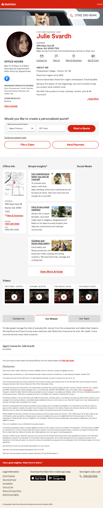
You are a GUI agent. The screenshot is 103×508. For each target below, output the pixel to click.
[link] (8, 4)
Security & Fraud (9, 480)
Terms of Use (8, 487)
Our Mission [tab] (51, 319)
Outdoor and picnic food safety (40, 242)
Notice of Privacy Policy (12, 491)
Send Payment (75, 144)
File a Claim (27, 144)
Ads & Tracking (9, 476)
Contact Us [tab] (18, 318)
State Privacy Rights (11, 495)
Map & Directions (15, 215)
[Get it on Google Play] (57, 478)
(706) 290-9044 (12, 224)
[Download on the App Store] (38, 478)
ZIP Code (43, 128)
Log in (99, 4)
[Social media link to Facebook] (7, 78)
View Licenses (11, 106)
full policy (88, 390)
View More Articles (51, 271)
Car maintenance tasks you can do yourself (40, 176)
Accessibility (8, 483)
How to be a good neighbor (40, 208)
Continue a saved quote (15, 137)
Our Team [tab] (84, 318)
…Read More (93, 99)
